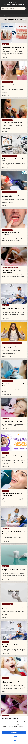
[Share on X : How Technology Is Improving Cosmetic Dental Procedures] (11, 189)
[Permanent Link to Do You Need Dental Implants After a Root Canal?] (14, 555)
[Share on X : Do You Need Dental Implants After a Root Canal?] (11, 564)
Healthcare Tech (13, 155)
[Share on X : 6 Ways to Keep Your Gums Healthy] (11, 117)
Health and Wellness (14, 267)
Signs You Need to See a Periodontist (12, 421)
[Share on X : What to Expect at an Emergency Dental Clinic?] (11, 303)
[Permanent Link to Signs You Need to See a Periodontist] (14, 407)
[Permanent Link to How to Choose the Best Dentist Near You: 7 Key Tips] (14, 517)
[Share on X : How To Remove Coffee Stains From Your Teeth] (11, 79)
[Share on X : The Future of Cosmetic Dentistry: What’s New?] (11, 153)
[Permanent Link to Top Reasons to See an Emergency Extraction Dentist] (14, 666)
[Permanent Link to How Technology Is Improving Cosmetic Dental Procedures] (14, 180)
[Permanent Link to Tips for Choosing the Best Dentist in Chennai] (14, 630)
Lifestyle (11, 82)
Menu (5, 15)
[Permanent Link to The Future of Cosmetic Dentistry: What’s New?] (14, 144)
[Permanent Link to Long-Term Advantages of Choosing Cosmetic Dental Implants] (14, 592)
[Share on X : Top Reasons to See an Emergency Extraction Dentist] (11, 675)
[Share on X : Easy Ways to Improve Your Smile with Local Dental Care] (11, 488)
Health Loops (14, 2)
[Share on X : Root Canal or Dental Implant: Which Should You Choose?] (11, 265)
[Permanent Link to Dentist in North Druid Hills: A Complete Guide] (14, 441)
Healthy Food (12, 343)
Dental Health (5, 44)
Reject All (14, 740)
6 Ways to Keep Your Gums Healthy (12, 122)
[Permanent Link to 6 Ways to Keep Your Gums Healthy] (14, 108)
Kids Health (19, 343)
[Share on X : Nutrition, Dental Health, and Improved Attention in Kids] (11, 340)
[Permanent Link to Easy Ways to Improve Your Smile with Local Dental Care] (14, 479)
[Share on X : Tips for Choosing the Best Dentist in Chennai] (11, 639)
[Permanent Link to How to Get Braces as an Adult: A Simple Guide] (14, 369)
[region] (14, 730)
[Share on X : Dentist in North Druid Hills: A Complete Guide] (11, 450)
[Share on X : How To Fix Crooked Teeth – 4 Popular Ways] (11, 713)
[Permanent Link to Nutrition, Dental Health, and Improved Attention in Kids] (14, 331)
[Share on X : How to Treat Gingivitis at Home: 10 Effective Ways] (11, 227)
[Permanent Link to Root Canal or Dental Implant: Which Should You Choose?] (14, 256)
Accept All (14, 732)
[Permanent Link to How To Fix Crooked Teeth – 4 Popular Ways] (14, 704)
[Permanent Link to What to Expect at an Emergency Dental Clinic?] (14, 294)
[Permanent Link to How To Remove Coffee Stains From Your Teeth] (14, 70)
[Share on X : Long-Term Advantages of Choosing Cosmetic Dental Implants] (11, 601)
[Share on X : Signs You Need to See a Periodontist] (11, 416)
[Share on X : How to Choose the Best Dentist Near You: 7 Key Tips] (11, 526)
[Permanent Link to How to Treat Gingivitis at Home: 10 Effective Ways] (14, 218)
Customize (14, 736)
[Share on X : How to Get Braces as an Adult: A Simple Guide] (11, 378)
